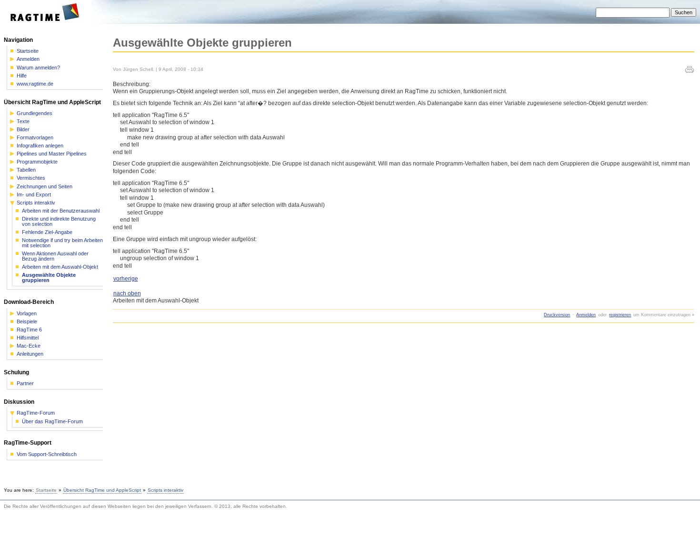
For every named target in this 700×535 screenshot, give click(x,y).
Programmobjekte (37, 162)
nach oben (127, 293)
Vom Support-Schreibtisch (47, 454)
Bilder (23, 129)
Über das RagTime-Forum (52, 421)
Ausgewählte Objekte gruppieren (49, 277)
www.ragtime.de (35, 84)
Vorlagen (27, 313)
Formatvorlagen (35, 137)
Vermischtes (31, 178)
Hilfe (22, 75)
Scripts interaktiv (36, 202)
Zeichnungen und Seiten (44, 186)
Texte (23, 121)
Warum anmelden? (38, 67)
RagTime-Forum (36, 413)
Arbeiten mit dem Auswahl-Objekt (60, 267)
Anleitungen (30, 354)
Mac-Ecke (28, 346)
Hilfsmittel (28, 337)
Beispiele (27, 321)
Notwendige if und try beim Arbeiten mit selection (62, 243)
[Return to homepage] (48, 22)
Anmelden (586, 314)
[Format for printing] (689, 71)
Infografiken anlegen (40, 145)
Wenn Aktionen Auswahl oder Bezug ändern (55, 256)
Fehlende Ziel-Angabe (47, 232)
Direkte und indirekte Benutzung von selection (59, 221)
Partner (25, 383)
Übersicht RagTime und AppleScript (102, 490)
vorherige (125, 279)
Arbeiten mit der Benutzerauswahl (61, 211)
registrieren (620, 314)
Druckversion (557, 314)
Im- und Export (34, 194)
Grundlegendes (34, 113)
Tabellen (26, 170)
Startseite (28, 51)
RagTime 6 (29, 329)
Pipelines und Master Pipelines (52, 153)
